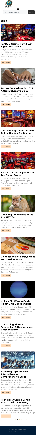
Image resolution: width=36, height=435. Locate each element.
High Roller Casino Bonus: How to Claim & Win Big (15, 401)
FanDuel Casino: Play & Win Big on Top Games (16, 45)
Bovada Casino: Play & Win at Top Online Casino (17, 173)
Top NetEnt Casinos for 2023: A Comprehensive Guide (17, 89)
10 (22, 420)
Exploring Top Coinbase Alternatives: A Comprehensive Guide (14, 374)
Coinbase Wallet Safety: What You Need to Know (18, 258)
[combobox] (15, 12)
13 (26, 420)
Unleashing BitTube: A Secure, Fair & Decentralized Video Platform (17, 327)
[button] (18, 9)
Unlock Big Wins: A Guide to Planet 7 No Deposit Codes (17, 302)
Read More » (6, 62)
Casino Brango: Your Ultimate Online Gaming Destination (18, 131)
